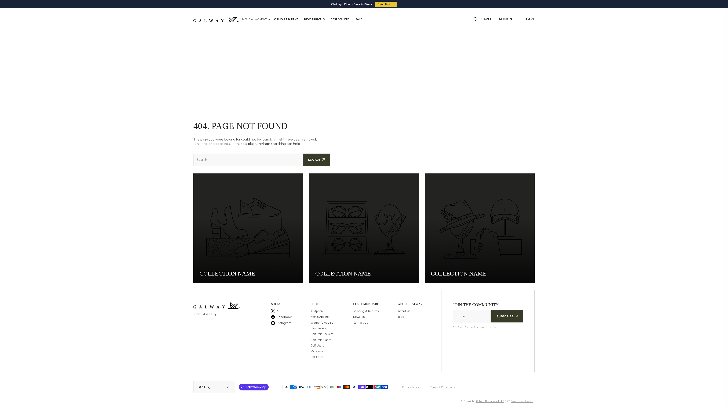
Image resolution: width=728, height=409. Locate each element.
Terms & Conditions (442, 387)
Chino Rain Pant (286, 19)
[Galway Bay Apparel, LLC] (216, 19)
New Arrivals (314, 19)
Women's (261, 19)
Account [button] (506, 19)
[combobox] (247, 160)
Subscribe (505, 316)
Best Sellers (340, 19)
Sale (358, 19)
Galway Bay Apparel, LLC (490, 401)
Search (486, 19)
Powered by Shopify (522, 401)
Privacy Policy (410, 387)
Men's (246, 19)
